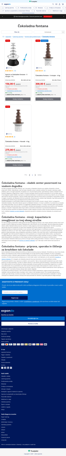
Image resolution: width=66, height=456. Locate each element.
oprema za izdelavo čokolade (27, 240)
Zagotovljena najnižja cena (14, 91)
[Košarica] (62, 4)
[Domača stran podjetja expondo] (3, 37)
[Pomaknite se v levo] (2, 16)
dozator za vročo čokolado (17, 211)
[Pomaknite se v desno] (63, 16)
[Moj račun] (59, 4)
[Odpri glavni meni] (2, 4)
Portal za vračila (33, 324)
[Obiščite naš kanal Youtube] (2, 368)
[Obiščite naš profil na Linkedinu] (8, 368)
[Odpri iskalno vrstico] (53, 4)
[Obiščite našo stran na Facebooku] (5, 368)
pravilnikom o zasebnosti (31, 301)
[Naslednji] (35, 175)
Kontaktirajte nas (33, 318)
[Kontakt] (56, 4)
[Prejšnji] (29, 175)
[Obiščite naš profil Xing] (11, 368)
